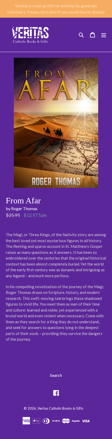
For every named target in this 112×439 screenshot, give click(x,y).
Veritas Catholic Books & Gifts (60, 408)
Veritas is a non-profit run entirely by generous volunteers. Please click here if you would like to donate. (56, 8)
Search (56, 375)
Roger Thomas (24, 208)
